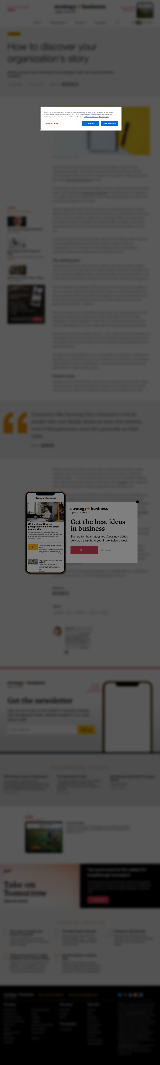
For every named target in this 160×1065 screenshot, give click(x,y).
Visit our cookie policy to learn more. (96, 117)
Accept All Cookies (109, 124)
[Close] (118, 109)
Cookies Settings (52, 124)
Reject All (90, 124)
